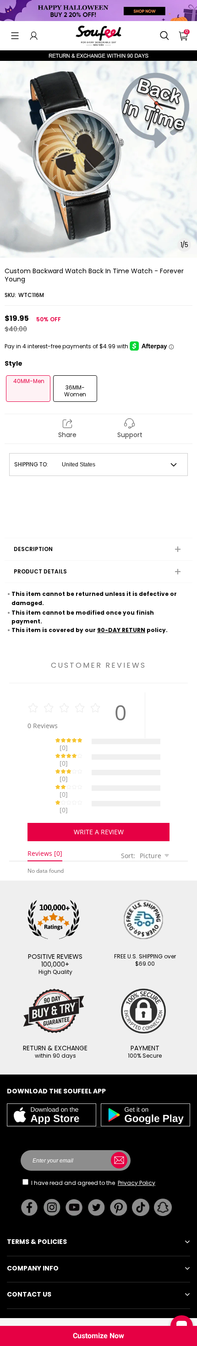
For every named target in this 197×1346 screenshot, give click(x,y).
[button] (15, 35)
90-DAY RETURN (121, 630)
